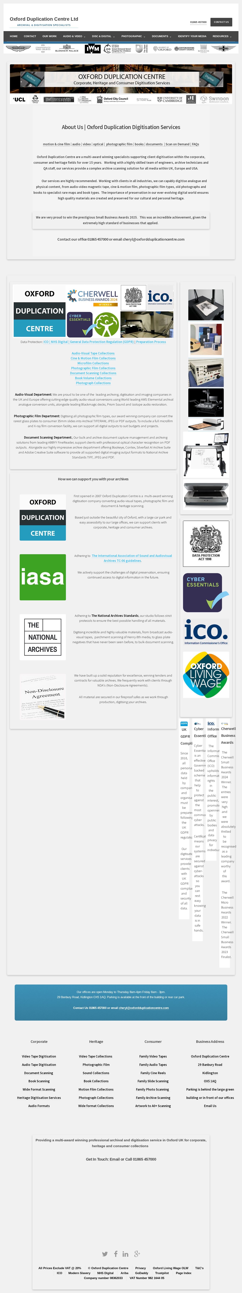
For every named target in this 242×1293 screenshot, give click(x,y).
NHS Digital (105, 1273)
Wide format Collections (96, 1106)
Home (14, 36)
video (87, 144)
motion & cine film (56, 144)
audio (76, 144)
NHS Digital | (60, 342)
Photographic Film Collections (93, 368)
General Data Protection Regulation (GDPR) (101, 342)
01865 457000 (198, 22)
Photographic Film (96, 1065)
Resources (222, 36)
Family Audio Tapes (153, 1065)
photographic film (119, 144)
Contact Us (221, 22)
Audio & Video (74, 36)
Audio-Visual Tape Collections (93, 353)
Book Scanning (39, 1081)
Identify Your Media (192, 36)
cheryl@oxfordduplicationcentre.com (144, 1008)
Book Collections (96, 1081)
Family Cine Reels (153, 1073)
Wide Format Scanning (39, 1089)
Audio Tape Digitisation (39, 1065)
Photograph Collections (93, 383)
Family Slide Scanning (153, 1081)
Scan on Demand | (179, 144)
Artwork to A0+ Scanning (153, 1106)
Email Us (210, 1106)
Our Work (50, 36)
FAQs (195, 144)
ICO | (47, 342)
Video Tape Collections (96, 1056)
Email (114, 1159)
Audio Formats (39, 1106)
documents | (156, 144)
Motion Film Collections (96, 1089)
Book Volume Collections (93, 378)
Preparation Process (150, 342)
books (139, 144)
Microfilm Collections (93, 363)
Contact (30, 36)
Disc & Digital (103, 36)
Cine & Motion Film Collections (93, 358)
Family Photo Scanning (153, 1089)
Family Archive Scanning (153, 1098)
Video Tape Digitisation (39, 1056)
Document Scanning (39, 1073)
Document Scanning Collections (93, 373)
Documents (162, 36)
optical (98, 144)
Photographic (134, 36)
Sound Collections (96, 1073)
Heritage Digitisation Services (39, 1098)
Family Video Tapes (153, 1056)
